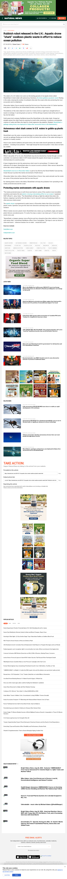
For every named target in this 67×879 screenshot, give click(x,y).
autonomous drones (21, 52)
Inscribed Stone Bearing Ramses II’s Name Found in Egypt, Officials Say (22, 678)
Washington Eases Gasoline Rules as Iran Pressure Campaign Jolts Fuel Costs (24, 661)
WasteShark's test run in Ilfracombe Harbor (16, 171)
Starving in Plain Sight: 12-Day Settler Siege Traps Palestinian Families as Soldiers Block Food (28, 636)
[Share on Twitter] (12, 48)
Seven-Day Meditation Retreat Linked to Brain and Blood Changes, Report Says (25, 632)
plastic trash (25, 55)
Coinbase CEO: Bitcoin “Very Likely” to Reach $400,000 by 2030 (20, 691)
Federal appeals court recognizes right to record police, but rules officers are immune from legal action (31, 649)
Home (4, 30)
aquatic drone (10, 203)
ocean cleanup (50, 53)
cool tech (37, 52)
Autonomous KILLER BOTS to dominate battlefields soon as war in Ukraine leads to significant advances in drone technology (42, 421)
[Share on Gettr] (27, 48)
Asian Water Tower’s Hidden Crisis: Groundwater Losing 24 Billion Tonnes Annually (26, 695)
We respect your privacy (33, 850)
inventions (32, 53)
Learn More (7, 875)
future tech (56, 52)
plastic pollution (16, 55)
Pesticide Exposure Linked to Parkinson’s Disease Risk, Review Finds (22, 708)
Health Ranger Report (10, 764)
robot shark (37, 55)
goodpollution (7, 53)
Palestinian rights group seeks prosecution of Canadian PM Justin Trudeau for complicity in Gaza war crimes (42, 316)
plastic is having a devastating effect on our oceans (37, 194)
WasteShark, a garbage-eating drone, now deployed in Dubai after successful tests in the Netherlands (42, 449)
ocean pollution (59, 53)
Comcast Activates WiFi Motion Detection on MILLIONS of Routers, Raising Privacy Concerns (29, 653)
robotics (42, 55)
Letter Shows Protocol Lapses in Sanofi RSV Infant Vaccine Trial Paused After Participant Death (29, 657)
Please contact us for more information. (13, 487)
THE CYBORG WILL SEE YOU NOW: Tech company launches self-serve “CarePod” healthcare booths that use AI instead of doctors (42, 330)
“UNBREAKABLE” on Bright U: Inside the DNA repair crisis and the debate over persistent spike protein (31, 670)
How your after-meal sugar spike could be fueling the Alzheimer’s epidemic (23, 682)
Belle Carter (31, 285)
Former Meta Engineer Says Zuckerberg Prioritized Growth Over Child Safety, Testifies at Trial (29, 666)
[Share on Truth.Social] (23, 48)
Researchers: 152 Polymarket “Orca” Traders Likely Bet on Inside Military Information (26, 674)
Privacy (40, 861)
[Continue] (49, 846)
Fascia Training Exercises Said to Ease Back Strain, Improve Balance (21, 703)
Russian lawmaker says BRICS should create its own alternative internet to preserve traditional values (41, 358)
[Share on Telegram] (16, 48)
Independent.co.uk (9, 233)
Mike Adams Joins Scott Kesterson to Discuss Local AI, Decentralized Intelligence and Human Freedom (39, 779)
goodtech (14, 53)
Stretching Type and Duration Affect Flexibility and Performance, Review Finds (24, 726)
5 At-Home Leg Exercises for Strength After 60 (16, 718)
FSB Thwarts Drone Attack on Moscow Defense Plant (18, 640)
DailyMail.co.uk (8, 229)
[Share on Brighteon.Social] (5, 48)
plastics (31, 55)
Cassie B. (31, 313)
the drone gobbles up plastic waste (47, 98)
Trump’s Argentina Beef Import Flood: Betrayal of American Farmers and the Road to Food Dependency (31, 722)
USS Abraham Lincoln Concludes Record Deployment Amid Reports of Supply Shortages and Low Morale (31, 644)
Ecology (43, 52)
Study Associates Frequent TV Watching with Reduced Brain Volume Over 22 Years (26, 699)
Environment (11, 30)
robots (47, 55)
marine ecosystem (40, 53)
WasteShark (52, 55)
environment (48, 52)
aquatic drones (11, 52)
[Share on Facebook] (9, 48)
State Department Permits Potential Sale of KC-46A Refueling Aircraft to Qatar (25, 628)
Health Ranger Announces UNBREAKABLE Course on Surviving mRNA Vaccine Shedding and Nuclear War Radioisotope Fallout (41, 788)
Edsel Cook (16, 44)
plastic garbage (7, 55)
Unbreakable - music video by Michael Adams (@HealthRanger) (41, 804)
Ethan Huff (31, 299)
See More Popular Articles (33, 735)
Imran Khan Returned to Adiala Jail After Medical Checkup (19, 687)
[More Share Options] (31, 48)
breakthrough (31, 52)
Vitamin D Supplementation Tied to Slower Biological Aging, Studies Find (23, 730)
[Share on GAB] (20, 48)
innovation (20, 53)
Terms (44, 861)
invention (26, 53)
